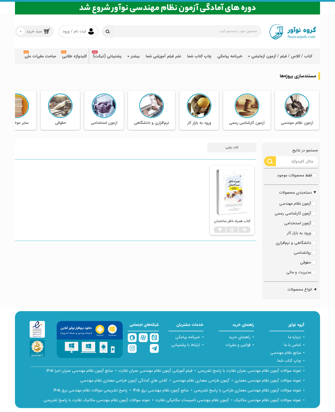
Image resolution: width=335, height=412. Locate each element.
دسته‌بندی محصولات (295, 192)
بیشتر (135, 56)
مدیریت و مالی (298, 272)
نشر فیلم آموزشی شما (163, 56)
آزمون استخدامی (297, 223)
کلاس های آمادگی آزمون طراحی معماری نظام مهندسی (123, 380)
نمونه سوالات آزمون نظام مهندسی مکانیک (267, 400)
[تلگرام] (154, 348)
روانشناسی (302, 253)
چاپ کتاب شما (199, 56)
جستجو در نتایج (305, 150)
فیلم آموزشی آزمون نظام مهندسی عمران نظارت (155, 371)
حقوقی (305, 262)
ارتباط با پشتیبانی (185, 345)
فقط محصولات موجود (294, 175)
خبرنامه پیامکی (229, 56)
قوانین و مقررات (237, 345)
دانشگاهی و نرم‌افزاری (293, 243)
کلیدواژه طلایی (74, 56)
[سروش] (132, 337)
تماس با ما (292, 345)
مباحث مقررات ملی (40, 56)
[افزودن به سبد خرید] (232, 229)
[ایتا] (154, 337)
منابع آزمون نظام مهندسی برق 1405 (161, 390)
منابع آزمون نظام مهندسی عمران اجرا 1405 (79, 371)
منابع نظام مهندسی (285, 353)
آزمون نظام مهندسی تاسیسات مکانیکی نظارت (192, 400)
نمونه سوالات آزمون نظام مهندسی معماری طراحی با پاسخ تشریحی (247, 390)
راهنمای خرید (239, 337)
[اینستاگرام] (132, 348)
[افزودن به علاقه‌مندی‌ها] (220, 229)
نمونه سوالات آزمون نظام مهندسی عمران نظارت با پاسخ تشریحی (249, 371)
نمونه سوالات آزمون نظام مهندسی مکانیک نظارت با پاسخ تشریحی (97, 400)
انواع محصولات (299, 289)
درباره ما (294, 337)
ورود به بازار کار (299, 233)
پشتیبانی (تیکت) (107, 56)
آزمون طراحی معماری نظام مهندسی (201, 380)
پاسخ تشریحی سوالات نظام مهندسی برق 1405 (90, 390)
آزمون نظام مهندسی (295, 203)
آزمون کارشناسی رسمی (293, 213)
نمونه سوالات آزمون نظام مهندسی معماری (268, 380)
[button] (231, 147)
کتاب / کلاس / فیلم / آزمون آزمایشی (281, 56)
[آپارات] (143, 337)
